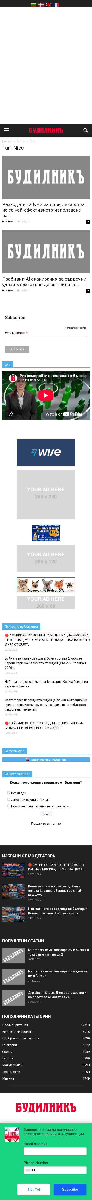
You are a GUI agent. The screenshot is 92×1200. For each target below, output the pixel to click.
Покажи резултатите (46, 823)
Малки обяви (12, 1065)
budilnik (7, 221)
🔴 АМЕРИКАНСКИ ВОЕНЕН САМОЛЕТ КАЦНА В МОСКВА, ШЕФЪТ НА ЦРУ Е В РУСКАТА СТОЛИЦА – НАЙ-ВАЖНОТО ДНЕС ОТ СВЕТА (47, 640)
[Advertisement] (46, 58)
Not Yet (34, 1189)
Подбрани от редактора (20, 1038)
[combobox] (32, 1170)
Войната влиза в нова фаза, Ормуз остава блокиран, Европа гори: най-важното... (55, 890)
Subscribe (70, 1189)
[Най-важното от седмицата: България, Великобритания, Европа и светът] (13, 914)
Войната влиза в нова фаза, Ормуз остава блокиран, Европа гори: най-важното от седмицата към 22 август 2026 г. (45, 663)
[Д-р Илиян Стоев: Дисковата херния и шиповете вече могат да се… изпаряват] (13, 998)
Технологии (11, 1072)
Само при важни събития (30, 799)
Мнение (8, 1078)
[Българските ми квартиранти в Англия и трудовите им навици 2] (13, 955)
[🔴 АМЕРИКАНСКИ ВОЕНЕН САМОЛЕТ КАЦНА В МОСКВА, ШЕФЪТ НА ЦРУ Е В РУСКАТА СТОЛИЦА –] (13, 870)
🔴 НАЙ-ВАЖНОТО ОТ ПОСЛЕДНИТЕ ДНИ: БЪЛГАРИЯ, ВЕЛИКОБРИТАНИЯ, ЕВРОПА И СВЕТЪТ (44, 725)
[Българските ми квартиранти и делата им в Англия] (13, 977)
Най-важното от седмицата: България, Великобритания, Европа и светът (46, 684)
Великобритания (15, 1025)
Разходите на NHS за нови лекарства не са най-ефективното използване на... (43, 210)
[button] (85, 130)
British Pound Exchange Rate (47, 759)
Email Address (16, 333)
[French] (56, 4)
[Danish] (41, 4)
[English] (48, 4)
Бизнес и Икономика (17, 1031)
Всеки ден (18, 793)
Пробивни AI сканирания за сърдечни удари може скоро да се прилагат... (44, 281)
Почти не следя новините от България (40, 806)
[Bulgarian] (33, 4)
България (9, 1045)
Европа (7, 1058)
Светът (8, 1051)
